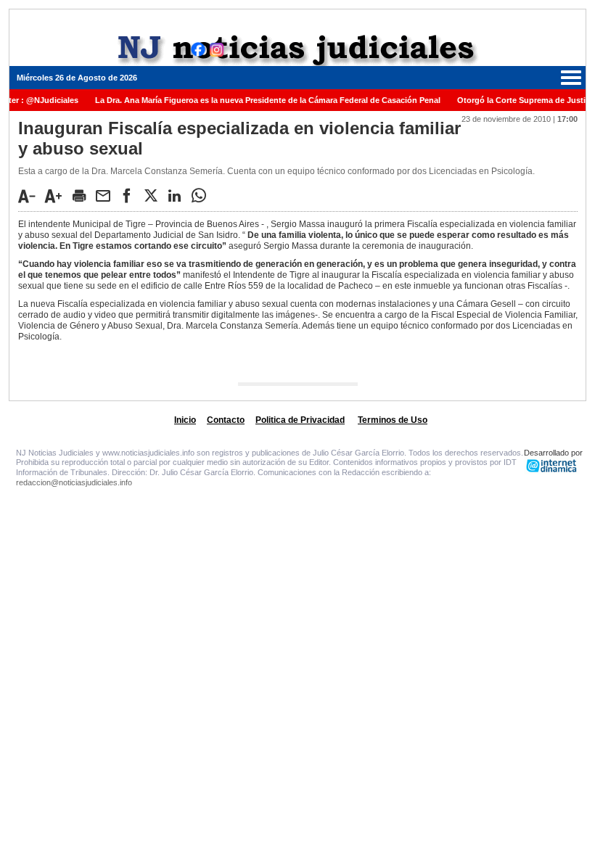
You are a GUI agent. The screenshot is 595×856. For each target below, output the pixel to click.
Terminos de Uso (392, 420)
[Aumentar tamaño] (57, 195)
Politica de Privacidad (300, 420)
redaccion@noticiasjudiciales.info (74, 482)
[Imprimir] (83, 195)
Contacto (226, 420)
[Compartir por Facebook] (130, 195)
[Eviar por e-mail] (107, 195)
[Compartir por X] (154, 195)
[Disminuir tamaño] (30, 195)
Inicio (185, 420)
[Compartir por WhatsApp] (202, 195)
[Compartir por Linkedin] (178, 195)
